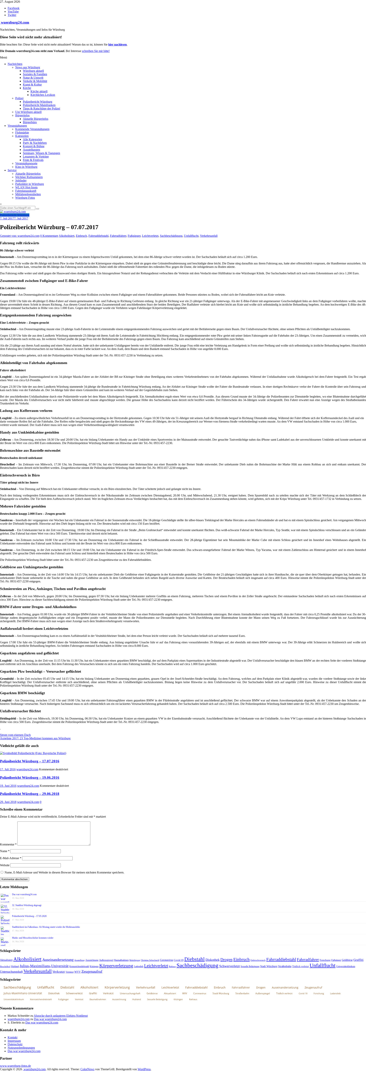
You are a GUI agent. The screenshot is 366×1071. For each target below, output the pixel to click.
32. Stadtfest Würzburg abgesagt (26, 905)
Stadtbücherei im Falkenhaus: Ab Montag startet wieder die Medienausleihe (46, 927)
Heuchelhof (5, 966)
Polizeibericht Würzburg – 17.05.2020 (29, 916)
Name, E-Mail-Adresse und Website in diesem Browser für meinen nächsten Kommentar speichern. (64, 872)
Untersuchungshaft (11, 971)
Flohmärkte (22, 132)
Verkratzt (58, 971)
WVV (77, 971)
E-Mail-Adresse (10, 858)
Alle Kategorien (32, 139)
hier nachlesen (117, 44)
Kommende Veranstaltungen (32, 129)
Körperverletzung (116, 965)
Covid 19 (179, 960)
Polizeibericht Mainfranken (39, 105)
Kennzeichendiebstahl (79, 966)
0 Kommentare (49, 235)
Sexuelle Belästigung (250, 966)
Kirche (27, 88)
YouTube (13, 11)
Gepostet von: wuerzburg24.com (19, 235)
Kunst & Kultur (32, 84)
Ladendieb (138, 966)
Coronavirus (166, 960)
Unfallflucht (191, 235)
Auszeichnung (91, 960)
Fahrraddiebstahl (98, 235)
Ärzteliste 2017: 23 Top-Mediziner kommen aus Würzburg (35, 738)
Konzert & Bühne (33, 146)
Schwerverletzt (229, 966)
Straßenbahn (284, 966)
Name (5, 851)
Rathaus (172, 966)
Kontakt (12, 1037)
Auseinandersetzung (58, 959)
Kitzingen (94, 966)
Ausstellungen (31, 149)
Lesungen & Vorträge (36, 156)
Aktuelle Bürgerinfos (35, 118)
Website (5, 865)
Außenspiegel (106, 960)
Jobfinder (20, 180)
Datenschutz (15, 1044)
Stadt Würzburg (268, 966)
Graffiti (358, 960)
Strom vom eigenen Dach (15, 734)
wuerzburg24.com (14, 22)
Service (12, 170)
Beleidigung (134, 960)
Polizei (19, 98)
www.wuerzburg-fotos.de (15, 1065)
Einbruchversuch (258, 960)
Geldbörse (347, 959)
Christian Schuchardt (150, 960)
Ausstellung (79, 960)
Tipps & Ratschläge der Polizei (41, 108)
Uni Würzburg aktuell (28, 112)
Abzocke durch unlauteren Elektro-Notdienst (61, 1015)
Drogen (226, 959)
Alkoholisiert (66, 235)
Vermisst (70, 972)
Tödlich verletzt (300, 966)
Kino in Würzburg (26, 166)
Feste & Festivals (33, 160)
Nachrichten (15, 64)
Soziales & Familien (35, 74)
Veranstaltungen (17, 125)
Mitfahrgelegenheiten (28, 194)
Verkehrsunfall (209, 235)
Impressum (14, 1040)
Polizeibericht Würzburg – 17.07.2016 (29, 761)
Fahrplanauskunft (25, 190)
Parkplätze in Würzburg (29, 184)
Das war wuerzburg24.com (24, 894)
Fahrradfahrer (118, 235)
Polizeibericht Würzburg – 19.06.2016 (29, 778)
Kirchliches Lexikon (42, 94)
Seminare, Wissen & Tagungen (41, 153)
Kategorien (22, 136)
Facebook (13, 8)
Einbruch (81, 235)
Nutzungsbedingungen (21, 1047)
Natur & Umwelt (33, 77)
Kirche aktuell (38, 91)
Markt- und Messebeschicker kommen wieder (32, 938)
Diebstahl (194, 959)
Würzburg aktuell (33, 70)
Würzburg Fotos (25, 197)
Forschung (325, 960)
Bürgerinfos (22, 115)
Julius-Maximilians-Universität (44, 966)
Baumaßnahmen (121, 960)
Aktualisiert (6, 959)
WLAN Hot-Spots (26, 187)
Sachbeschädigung (171, 235)
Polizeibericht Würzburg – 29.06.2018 (29, 794)
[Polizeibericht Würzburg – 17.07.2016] (33, 753)
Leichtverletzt (150, 235)
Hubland (15, 966)
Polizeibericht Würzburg (37, 101)
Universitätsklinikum (345, 966)
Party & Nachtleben (35, 142)
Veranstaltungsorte (26, 163)
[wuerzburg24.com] (183, 211)
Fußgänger (134, 235)
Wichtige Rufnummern (29, 177)
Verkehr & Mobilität (35, 81)
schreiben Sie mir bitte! (96, 51)
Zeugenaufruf (91, 971)
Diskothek (212, 960)
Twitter (12, 15)
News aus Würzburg (27, 67)
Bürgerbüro (30, 122)
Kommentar (8, 844)
